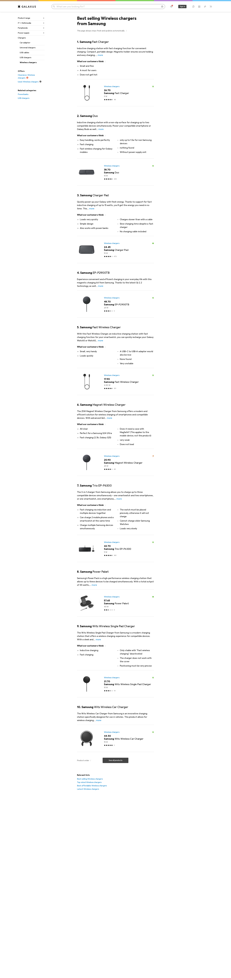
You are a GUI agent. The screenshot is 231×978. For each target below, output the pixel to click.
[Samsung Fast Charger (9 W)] (115, 92)
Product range (24, 18)
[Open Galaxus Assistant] (193, 6)
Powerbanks (23, 94)
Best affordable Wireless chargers (92, 785)
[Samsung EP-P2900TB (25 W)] (115, 304)
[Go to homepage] (27, 6)
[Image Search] (162, 6)
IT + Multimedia (24, 23)
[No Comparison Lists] (199, 6)
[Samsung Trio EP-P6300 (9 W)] (115, 548)
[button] (126, 30)
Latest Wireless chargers (88, 789)
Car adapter (25, 42)
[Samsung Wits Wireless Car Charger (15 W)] (115, 738)
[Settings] (171, 6)
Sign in (182, 6)
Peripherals (23, 28)
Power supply (23, 33)
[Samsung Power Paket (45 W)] (115, 603)
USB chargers (25, 57)
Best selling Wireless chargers (90, 779)
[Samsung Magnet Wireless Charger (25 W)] (115, 462)
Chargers (22, 38)
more (100, 55)
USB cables (24, 52)
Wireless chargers (28, 62)
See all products (115, 760)
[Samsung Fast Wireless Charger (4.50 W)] (115, 381)
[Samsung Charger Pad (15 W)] (115, 249)
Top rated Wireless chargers (89, 782)
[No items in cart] (211, 6)
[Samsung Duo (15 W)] (115, 172)
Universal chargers (27, 47)
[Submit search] (53, 6)
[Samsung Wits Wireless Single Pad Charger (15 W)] (115, 683)
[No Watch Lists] (205, 6)
